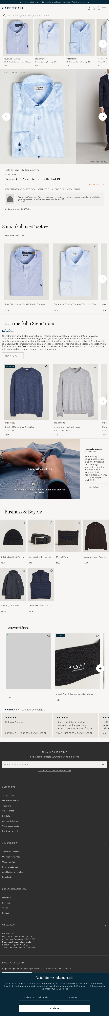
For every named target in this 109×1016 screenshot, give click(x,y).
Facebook (6, 903)
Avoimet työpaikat (10, 821)
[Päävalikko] (104, 8)
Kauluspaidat (19, 72)
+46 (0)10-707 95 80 (19, 944)
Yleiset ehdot (8, 810)
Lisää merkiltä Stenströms (28, 323)
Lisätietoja (94, 487)
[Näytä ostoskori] (99, 8)
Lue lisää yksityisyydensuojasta (54, 771)
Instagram (6, 897)
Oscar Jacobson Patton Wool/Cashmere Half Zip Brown (95, 557)
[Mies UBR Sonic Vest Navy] (41, 584)
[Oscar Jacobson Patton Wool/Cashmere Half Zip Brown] (96, 554)
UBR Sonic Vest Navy (38, 605)
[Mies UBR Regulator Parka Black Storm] (13, 584)
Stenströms (40, 59)
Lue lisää (63, 988)
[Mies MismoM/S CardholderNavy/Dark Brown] (68, 536)
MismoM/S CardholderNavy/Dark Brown (66, 557)
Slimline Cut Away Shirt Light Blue (46, 62)
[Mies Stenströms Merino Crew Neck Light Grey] (75, 392)
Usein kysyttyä (8, 862)
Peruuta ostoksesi (10, 867)
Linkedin (6, 913)
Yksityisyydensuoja (10, 826)
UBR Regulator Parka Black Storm (10, 605)
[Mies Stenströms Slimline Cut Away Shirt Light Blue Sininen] (49, 37)
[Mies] (28, 661)
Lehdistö (6, 816)
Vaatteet (7, 72)
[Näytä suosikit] (93, 8)
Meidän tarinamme (10, 800)
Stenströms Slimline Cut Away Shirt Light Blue (75, 304)
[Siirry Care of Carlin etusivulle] (13, 8)
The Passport (8, 795)
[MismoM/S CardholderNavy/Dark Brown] (68, 554)
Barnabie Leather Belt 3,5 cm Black (40, 557)
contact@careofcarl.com (24, 947)
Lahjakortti (7, 877)
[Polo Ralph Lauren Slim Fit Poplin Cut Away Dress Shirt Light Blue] (26, 301)
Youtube (6, 908)
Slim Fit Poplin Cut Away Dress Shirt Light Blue (17, 62)
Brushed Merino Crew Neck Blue (19, 427)
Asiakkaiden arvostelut (12, 872)
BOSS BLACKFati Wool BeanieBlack (11, 557)
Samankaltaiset (26, 226)
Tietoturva (6, 806)
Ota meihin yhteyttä (11, 857)
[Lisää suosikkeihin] (46, 246)
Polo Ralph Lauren (12, 59)
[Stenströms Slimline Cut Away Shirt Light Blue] (75, 301)
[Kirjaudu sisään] (89, 8)
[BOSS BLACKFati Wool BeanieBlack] (13, 554)
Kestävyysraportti (10, 831)
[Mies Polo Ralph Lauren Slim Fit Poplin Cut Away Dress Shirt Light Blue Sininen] (18, 37)
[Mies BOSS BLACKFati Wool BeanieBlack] (13, 536)
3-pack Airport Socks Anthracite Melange (74, 694)
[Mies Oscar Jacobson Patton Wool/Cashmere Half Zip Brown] (96, 536)
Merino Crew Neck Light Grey (67, 427)
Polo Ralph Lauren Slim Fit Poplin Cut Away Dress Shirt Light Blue (25, 304)
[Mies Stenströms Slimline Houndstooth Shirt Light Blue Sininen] (80, 37)
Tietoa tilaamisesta (11, 851)
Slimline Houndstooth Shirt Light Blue (78, 62)
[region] (54, 725)
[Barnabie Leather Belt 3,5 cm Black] (41, 554)
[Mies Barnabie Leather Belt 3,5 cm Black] (41, 536)
